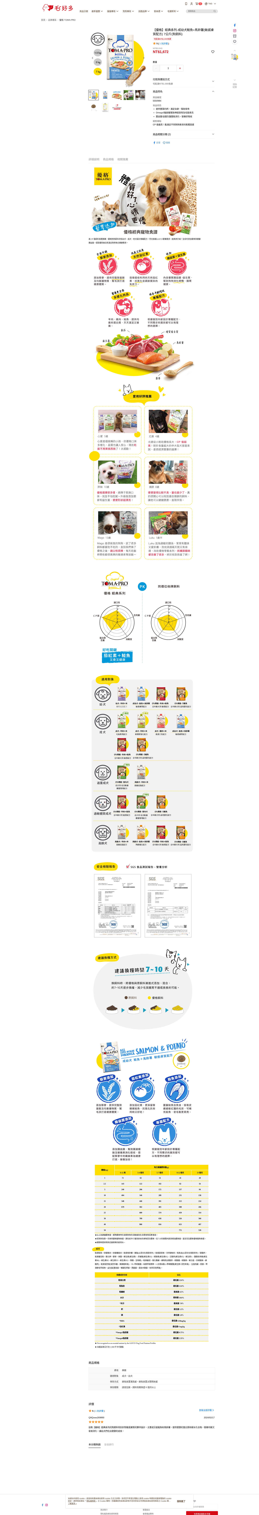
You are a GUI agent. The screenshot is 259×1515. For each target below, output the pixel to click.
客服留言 (146, 1510)
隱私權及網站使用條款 (109, 1514)
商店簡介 (104, 1510)
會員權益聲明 (148, 1514)
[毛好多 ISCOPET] (57, 8)
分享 (158, 142)
